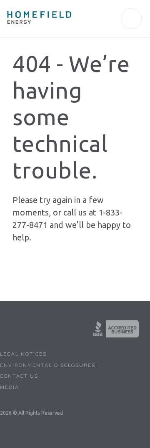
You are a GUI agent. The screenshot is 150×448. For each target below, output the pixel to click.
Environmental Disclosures (47, 365)
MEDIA (9, 387)
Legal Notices (23, 354)
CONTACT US (19, 376)
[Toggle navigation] (131, 18)
